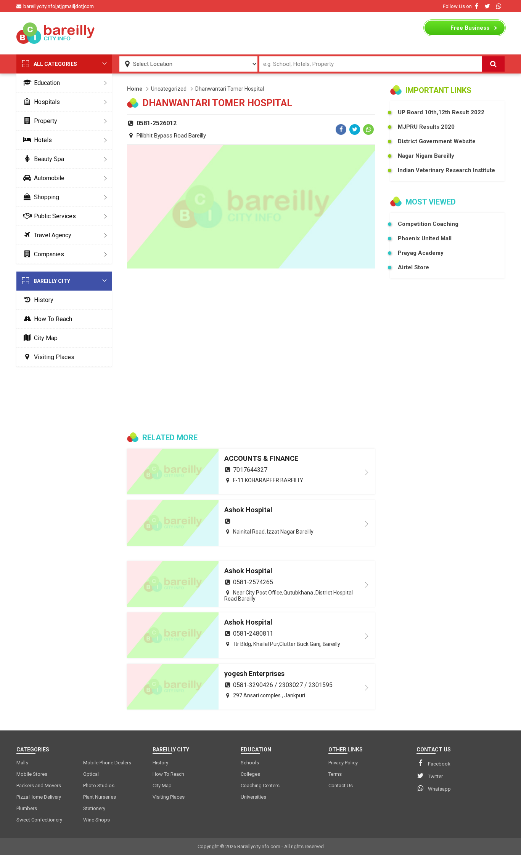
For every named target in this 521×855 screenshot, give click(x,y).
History (43, 300)
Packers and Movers (38, 785)
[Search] (493, 64)
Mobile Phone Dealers (107, 763)
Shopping (46, 197)
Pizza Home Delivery (38, 797)
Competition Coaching (428, 224)
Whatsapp (439, 789)
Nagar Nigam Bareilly (426, 155)
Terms (335, 774)
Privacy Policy (343, 763)
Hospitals (47, 101)
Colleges (250, 774)
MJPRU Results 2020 (426, 126)
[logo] (56, 33)
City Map (46, 338)
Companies (49, 254)
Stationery (94, 808)
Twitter (435, 776)
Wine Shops (96, 820)
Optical (91, 774)
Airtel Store (413, 267)
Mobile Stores (31, 774)
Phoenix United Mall (425, 238)
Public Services (55, 216)
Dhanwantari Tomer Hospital (229, 89)
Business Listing (469, 29)
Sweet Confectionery (39, 820)
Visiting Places (54, 357)
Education (47, 82)
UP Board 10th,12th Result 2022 (441, 112)
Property (45, 121)
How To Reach (53, 319)
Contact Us (340, 785)
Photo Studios (98, 785)
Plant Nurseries (99, 797)
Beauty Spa (49, 159)
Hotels (43, 140)
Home (134, 89)
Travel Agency (52, 235)
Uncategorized (169, 89)
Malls (22, 763)
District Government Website (437, 141)
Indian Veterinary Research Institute (446, 170)
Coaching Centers (260, 785)
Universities (253, 797)
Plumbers (26, 808)
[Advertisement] (260, 33)
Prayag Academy (421, 252)
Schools (250, 763)
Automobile (49, 178)
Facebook (439, 764)
